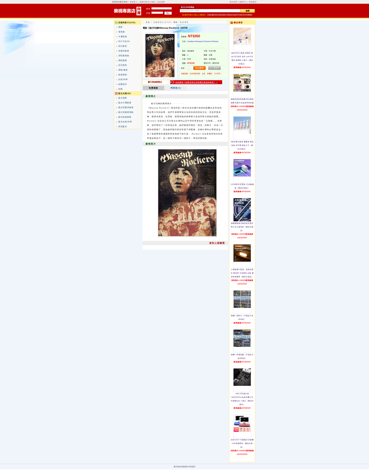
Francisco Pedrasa (211, 41)
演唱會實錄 (123, 55)
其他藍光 (122, 126)
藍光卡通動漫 (124, 102)
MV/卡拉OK (124, 41)
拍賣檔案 (153, 88)
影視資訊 (253, 2)
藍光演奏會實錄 (125, 112)
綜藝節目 (122, 84)
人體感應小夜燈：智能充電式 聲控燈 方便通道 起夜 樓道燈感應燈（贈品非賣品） (242, 273)
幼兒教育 (122, 46)
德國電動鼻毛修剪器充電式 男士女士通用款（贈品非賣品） (242, 227)
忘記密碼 (161, 2)
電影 (120, 27)
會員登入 (133, 2)
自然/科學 (123, 79)
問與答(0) (176, 88)
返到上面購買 (217, 243)
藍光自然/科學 (125, 122)
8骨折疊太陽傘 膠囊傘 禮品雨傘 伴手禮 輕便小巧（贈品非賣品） (242, 145)
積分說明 (233, 2)
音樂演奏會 (123, 51)
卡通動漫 (122, 36)
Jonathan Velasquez (195, 41)
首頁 (148, 22)
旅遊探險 (122, 74)
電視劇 (121, 32)
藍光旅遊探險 (124, 117)
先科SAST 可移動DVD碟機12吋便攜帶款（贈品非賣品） (242, 443)
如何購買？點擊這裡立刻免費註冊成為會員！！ (196, 82)
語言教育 (122, 65)
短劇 (120, 89)
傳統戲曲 (122, 60)
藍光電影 (122, 98)
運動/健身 (123, 70)
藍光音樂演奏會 (125, 107)
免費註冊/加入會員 (147, 2)
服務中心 (243, 2)
